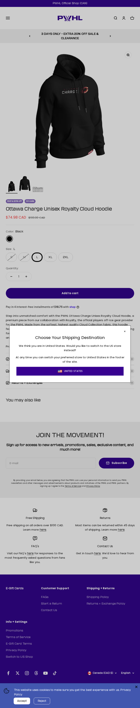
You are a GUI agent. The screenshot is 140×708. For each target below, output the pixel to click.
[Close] (136, 687)
